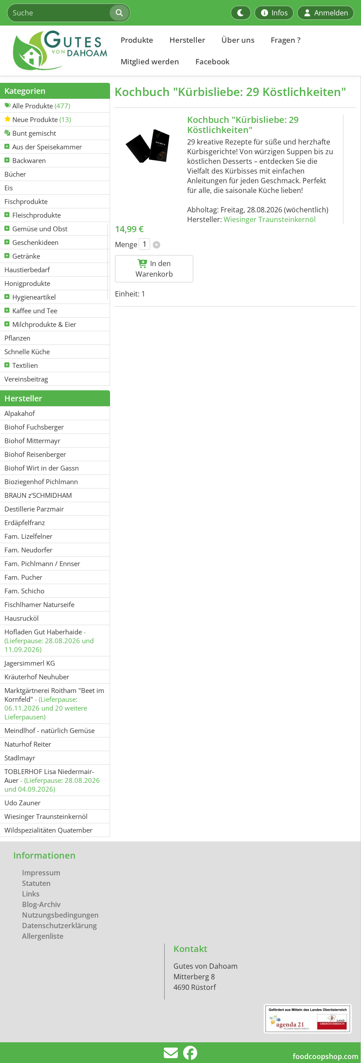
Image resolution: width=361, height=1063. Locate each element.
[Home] (55, 50)
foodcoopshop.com (325, 1056)
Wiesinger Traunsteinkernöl (270, 219)
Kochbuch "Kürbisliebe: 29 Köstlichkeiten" (242, 125)
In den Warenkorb (154, 269)
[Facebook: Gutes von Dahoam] (190, 1055)
